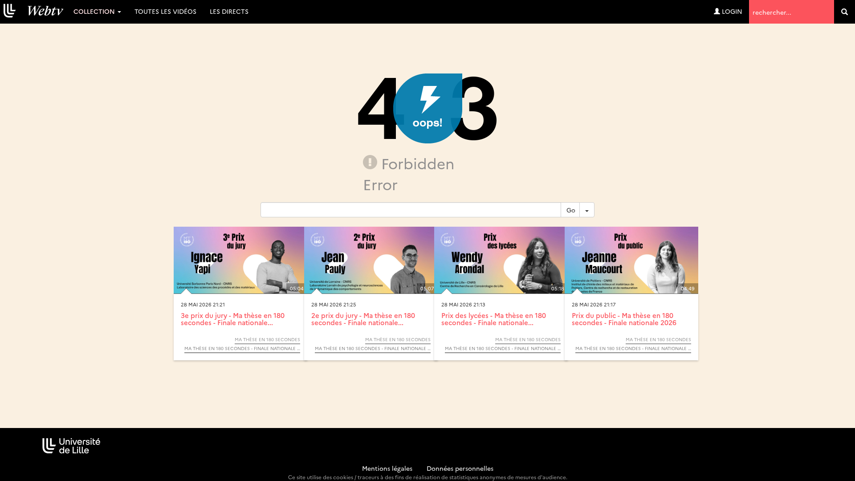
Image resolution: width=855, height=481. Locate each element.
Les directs (229, 11)
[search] (844, 12)
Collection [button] (95, 11)
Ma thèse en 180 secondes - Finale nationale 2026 (242, 348)
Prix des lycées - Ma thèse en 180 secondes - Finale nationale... (493, 318)
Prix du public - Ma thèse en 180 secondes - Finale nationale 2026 (624, 318)
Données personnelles (460, 468)
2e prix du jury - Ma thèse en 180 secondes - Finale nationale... (363, 318)
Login (731, 11)
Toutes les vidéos (165, 11)
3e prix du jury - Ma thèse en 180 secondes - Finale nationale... (233, 318)
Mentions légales (387, 468)
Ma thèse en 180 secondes (267, 339)
